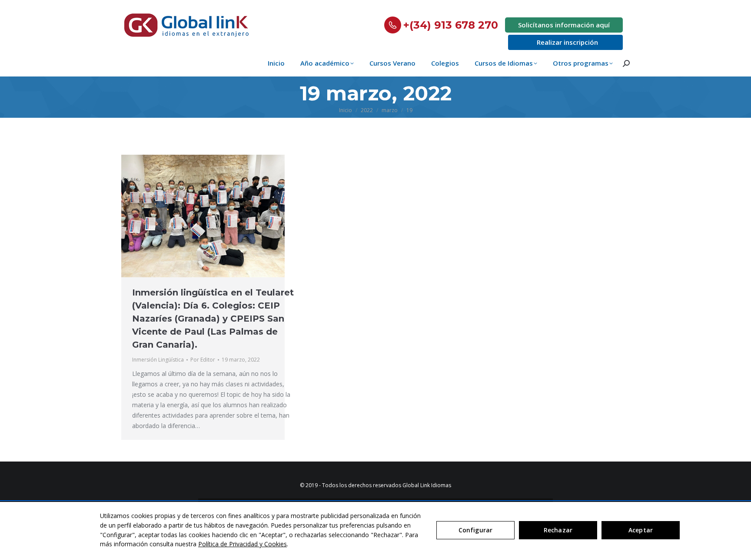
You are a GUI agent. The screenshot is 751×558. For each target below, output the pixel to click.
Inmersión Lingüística (158, 359)
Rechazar (558, 530)
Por (202, 359)
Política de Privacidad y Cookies (242, 544)
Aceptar (640, 530)
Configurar (475, 530)
